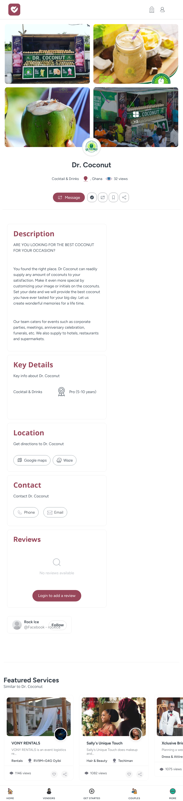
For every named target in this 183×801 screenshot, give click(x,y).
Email (58, 512)
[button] (150, 9)
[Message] (102, 197)
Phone (29, 512)
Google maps (35, 460)
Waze (68, 460)
